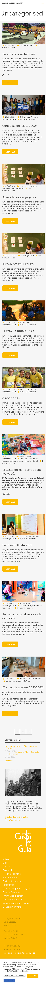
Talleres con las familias (18, 54)
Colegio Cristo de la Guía (19, 681)
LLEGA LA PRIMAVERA (18, 331)
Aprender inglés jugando (19, 197)
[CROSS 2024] (23, 377)
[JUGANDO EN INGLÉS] (23, 243)
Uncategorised (26, 45)
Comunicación (8, 48)
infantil (35, 461)
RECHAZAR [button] (9, 981)
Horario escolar (10, 877)
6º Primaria (25, 117)
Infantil (23, 322)
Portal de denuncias (12, 899)
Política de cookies (12, 881)
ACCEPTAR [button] (33, 976)
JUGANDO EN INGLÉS (18, 264)
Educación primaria (12, 907)
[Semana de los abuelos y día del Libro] (23, 591)
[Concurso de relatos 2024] (23, 105)
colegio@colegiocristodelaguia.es (19, 953)
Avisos (6, 859)
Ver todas (9, 761)
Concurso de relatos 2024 (20, 125)
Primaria (34, 117)
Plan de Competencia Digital (16, 888)
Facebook (7, 870)
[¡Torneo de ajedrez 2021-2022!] (23, 667)
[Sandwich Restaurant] (23, 524)
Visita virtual (8, 885)
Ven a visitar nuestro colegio (16, 903)
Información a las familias (14, 896)
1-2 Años (23, 603)
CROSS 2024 (11, 398)
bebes (24, 459)
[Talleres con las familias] (23, 33)
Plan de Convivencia (12, 892)
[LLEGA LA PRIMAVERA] (23, 310)
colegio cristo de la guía (20, 461)
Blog (21, 456)
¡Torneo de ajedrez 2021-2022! (23, 687)
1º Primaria (24, 186)
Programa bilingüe (12, 874)
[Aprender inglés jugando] (23, 174)
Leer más (10, 83)
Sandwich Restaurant (17, 545)
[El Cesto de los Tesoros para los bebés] (23, 444)
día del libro (26, 605)
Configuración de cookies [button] (14, 976)
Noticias (33, 186)
